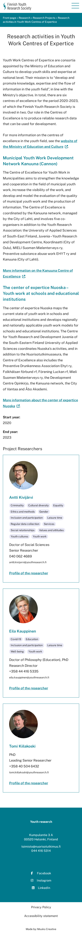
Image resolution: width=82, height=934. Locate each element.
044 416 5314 (41, 851)
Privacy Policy (41, 907)
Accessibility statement (41, 916)
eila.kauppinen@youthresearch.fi (29, 677)
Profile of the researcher (28, 573)
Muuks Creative (46, 929)
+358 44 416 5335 (24, 671)
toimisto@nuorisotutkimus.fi (41, 846)
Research (24, 17)
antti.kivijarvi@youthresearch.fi (28, 562)
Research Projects (44, 17)
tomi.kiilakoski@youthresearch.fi (29, 772)
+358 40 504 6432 (24, 766)
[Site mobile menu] (75, 5)
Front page (9, 17)
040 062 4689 (20, 556)
